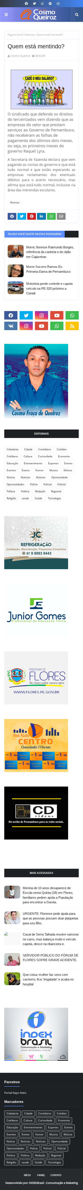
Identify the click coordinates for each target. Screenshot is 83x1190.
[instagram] (57, 3)
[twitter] (34, 3)
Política (25, 491)
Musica (53, 470)
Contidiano (44, 449)
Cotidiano (12, 456)
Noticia (11, 477)
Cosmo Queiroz (20, 56)
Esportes (53, 463)
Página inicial (15, 34)
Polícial (61, 484)
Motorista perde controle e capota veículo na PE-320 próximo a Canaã (49, 288)
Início (27, 1175)
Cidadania (13, 449)
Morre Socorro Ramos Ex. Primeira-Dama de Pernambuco (48, 269)
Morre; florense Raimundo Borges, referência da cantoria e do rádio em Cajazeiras (50, 252)
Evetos (26, 470)
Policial (47, 484)
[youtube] (56, 315)
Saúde (38, 498)
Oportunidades (15, 484)
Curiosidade (45, 456)
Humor (39, 470)
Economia (64, 456)
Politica (11, 491)
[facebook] (26, 3)
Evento (68, 463)
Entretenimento (33, 463)
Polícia (34, 484)
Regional (56, 491)
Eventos (11, 470)
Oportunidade (59, 477)
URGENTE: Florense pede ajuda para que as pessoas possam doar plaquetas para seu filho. (50, 918)
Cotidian (62, 449)
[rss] (72, 326)
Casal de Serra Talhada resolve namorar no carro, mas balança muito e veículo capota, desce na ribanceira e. (51, 939)
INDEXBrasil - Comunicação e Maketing (53, 1183)
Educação (12, 463)
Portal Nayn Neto (15, 1093)
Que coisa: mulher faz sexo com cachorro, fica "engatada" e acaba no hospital (48, 979)
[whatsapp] (42, 3)
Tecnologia (54, 498)
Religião (11, 498)
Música (68, 470)
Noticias (30, 34)
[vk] (10, 326)
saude (25, 498)
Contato (56, 1175)
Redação (40, 491)
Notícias (41, 477)
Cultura (28, 456)
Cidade (28, 449)
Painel (41, 1175)
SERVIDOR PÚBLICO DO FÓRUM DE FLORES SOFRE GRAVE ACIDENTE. (50, 958)
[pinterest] (50, 3)
